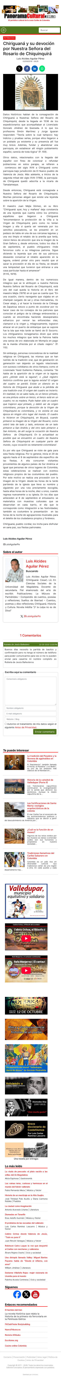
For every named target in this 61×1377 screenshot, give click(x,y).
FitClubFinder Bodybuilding (17, 1324)
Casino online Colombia (16, 1345)
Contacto (8, 1357)
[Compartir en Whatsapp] (42, 68)
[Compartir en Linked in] (34, 68)
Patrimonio (9, 38)
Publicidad (31, 1357)
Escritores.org (11, 1340)
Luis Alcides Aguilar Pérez (30, 58)
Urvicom (35, 1374)
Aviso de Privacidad (25, 727)
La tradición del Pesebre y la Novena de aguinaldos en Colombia (41, 758)
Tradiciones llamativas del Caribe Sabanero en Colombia (40, 856)
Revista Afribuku (12, 1335)
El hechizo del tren (13, 1310)
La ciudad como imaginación (18, 1206)
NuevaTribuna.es (13, 1329)
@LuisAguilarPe (32, 616)
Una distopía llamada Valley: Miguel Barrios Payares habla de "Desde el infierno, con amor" (26, 1260)
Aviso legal (42, 1357)
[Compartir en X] (19, 68)
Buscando (32, 571)
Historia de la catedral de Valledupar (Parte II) (40, 781)
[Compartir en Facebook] (27, 68)
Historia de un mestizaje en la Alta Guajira (24, 1195)
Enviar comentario (45, 731)
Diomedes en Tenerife (15, 1214)
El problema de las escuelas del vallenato (24, 1223)
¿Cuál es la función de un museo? (40, 831)
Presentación (19, 1357)
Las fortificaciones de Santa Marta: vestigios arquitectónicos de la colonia (41, 807)
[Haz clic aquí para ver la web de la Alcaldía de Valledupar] (26, 901)
